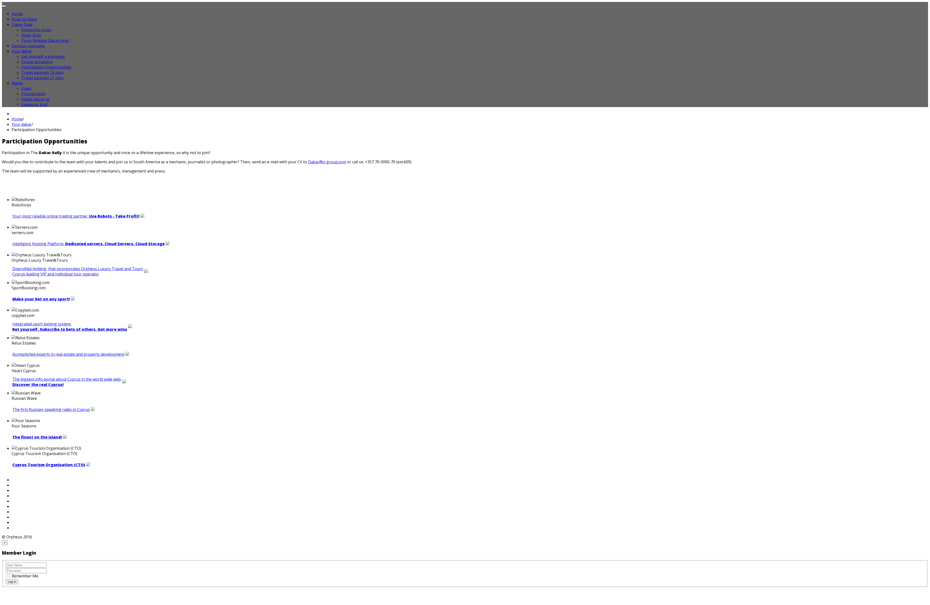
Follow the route (36, 29)
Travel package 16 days (42, 72)
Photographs (33, 93)
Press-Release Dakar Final (45, 40)
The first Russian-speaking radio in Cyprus (51, 409)
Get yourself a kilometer (43, 56)
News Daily (31, 35)
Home (17, 13)
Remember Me (24, 576)
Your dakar (22, 51)
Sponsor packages (28, 45)
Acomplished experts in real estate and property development (68, 354)
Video (26, 88)
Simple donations (37, 61)
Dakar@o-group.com (327, 162)
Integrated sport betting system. (69, 326)
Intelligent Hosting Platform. (88, 243)
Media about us (35, 99)
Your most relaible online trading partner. (76, 216)
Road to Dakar (25, 19)
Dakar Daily (22, 24)
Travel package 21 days (42, 77)
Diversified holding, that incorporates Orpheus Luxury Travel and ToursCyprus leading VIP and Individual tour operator (77, 271)
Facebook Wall (34, 104)
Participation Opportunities (46, 67)
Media (17, 83)
